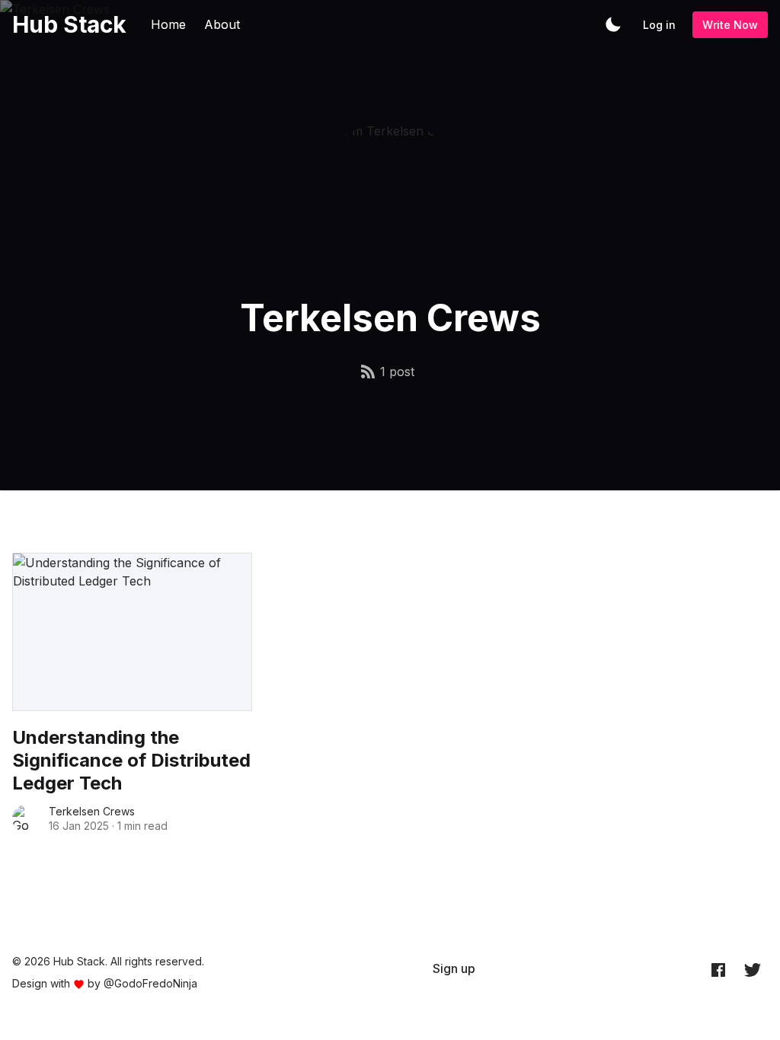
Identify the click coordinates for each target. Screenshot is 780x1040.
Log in (659, 24)
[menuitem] (454, 968)
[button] (613, 24)
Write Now (730, 24)
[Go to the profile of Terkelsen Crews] (26, 818)
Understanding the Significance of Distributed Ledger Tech (131, 760)
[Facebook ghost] (718, 969)
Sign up (454, 968)
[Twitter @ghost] (752, 969)
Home (168, 24)
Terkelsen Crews (92, 811)
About (222, 24)
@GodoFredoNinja (150, 983)
